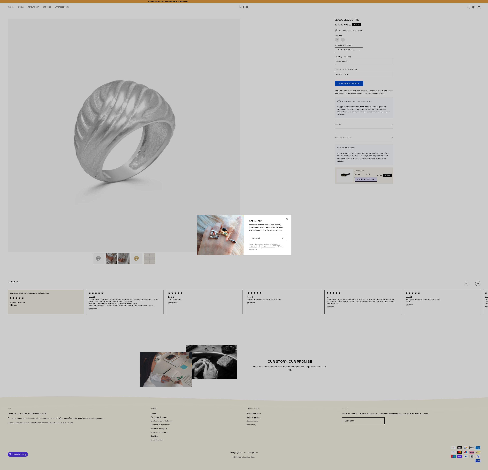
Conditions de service (268, 247)
